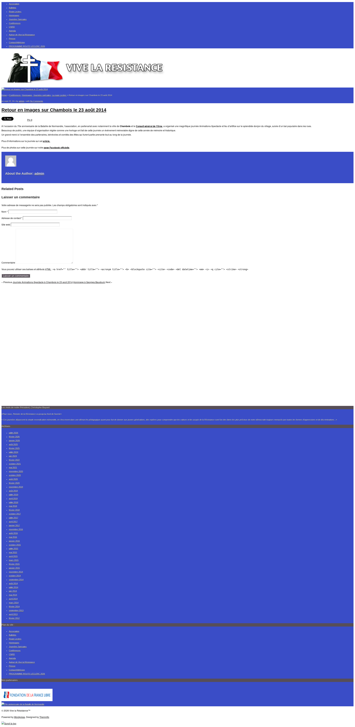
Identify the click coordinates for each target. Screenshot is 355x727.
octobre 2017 (15, 514)
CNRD (12, 27)
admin (21, 101)
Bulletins (12, 8)
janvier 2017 (14, 525)
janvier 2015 (14, 568)
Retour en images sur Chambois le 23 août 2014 (53, 109)
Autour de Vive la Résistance (22, 35)
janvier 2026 (14, 440)
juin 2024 (13, 456)
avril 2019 (13, 498)
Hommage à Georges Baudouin (89, 282)
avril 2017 (13, 522)
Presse (12, 38)
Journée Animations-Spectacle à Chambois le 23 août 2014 (43, 282)
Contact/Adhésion (17, 42)
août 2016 (13, 533)
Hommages (14, 15)
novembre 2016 (16, 529)
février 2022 (14, 460)
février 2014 (14, 606)
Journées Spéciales (18, 19)
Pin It (29, 119)
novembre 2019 (16, 487)
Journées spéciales (42, 95)
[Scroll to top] (8, 723)
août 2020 (13, 479)
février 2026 (14, 437)
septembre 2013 (16, 610)
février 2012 (14, 618)
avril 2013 (13, 614)
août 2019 (13, 491)
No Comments (36, 101)
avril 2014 (13, 599)
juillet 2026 (13, 433)
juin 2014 (13, 591)
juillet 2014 (13, 587)
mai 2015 (13, 552)
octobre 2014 (15, 576)
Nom (4, 211)
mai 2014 (13, 595)
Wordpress (19, 717)
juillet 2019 (13, 495)
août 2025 (13, 444)
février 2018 (14, 510)
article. (46, 141)
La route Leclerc (59, 95)
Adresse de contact (11, 218)
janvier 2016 (14, 541)
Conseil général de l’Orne (149, 126)
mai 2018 (13, 506)
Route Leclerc (15, 12)
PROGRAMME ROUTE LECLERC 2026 (27, 46)
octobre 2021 (15, 464)
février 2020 (14, 483)
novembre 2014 (16, 572)
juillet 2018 (13, 502)
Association (14, 4)
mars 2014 (13, 603)
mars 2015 (13, 560)
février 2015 (14, 564)
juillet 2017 (13, 518)
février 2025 (14, 448)
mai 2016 (13, 537)
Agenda (12, 31)
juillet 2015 (13, 549)
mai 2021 (13, 467)
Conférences (15, 23)
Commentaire (8, 262)
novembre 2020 (16, 471)
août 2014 (13, 583)
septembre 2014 (16, 580)
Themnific (44, 717)
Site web (5, 224)
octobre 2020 (15, 475)
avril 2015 (13, 556)
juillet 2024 (13, 452)
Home (4, 95)
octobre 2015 (15, 545)
